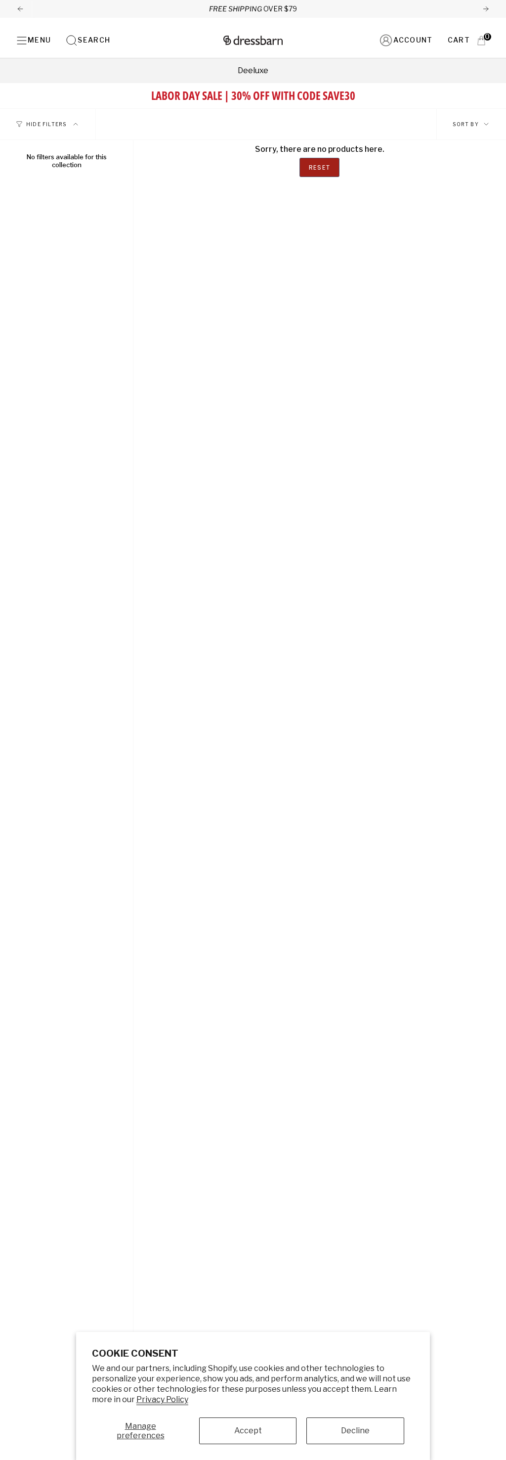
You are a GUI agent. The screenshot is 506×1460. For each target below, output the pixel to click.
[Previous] (20, 8)
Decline (355, 1430)
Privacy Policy (162, 1399)
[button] (88, 40)
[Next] (485, 8)
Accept (248, 1430)
